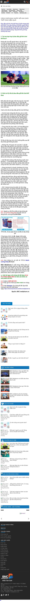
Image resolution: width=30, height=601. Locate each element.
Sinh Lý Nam (5, 11)
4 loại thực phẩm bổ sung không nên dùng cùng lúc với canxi (18, 316)
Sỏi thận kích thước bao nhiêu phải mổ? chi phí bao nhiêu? (19, 451)
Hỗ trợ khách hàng (7, 524)
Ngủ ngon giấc (23, 12)
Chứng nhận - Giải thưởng (11, 507)
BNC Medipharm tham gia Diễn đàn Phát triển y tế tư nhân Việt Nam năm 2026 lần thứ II (19, 372)
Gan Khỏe (9, 9)
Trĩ (12, 12)
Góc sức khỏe (6, 6)
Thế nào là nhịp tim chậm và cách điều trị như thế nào (19, 492)
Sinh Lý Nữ (19, 10)
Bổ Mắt (8, 12)
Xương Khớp (12, 10)
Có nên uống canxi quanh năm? (16, 322)
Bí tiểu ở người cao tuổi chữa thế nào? (18, 358)
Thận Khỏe (21, 9)
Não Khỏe (15, 9)
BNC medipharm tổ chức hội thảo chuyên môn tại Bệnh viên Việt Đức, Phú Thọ (19, 395)
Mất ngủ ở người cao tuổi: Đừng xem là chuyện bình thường (18, 330)
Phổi (10, 11)
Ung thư (16, 12)
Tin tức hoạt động (6, 537)
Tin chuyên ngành (6, 536)
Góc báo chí (4, 534)
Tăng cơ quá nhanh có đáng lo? (16, 343)
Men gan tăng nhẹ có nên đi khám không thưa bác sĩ (19, 466)
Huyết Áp (15, 11)
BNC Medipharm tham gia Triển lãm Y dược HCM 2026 (19, 387)
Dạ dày (3, 12)
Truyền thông (9, 367)
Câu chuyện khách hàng (11, 474)
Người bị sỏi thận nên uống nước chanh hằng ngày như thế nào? (17, 351)
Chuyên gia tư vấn (10, 440)
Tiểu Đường (4, 10)
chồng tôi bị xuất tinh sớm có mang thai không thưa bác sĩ (19, 484)
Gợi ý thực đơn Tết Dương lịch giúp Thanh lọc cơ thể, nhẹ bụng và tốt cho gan (19, 445)
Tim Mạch (21, 11)
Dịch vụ (3, 528)
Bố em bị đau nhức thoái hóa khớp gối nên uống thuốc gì (19, 498)
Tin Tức (3, 9)
